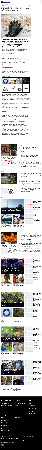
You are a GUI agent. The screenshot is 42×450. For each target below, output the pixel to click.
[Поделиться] (6, 13)
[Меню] (40, 1)
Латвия (6, 4)
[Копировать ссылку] (4, 13)
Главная (2, 4)
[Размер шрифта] (2, 13)
